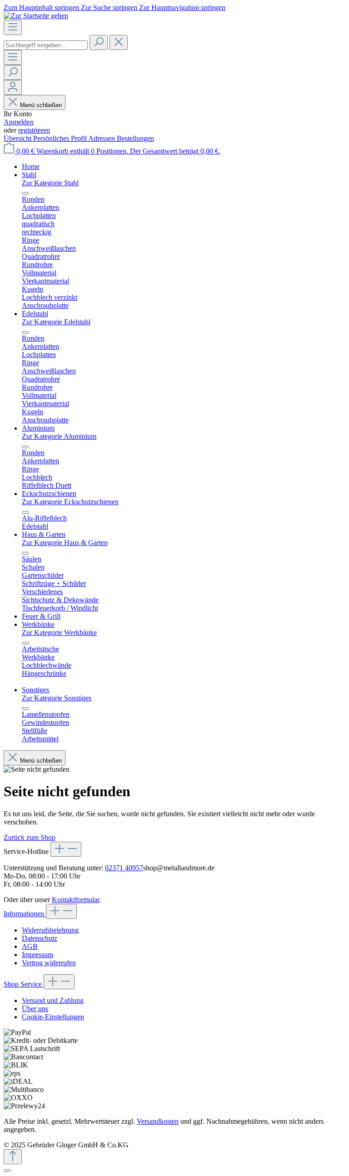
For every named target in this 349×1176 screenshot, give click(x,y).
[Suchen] (99, 42)
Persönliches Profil (60, 138)
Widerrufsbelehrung (50, 930)
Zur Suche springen (110, 7)
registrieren (34, 130)
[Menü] (13, 27)
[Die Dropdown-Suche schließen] (119, 42)
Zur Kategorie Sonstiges (56, 698)
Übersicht (18, 138)
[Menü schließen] (25, 193)
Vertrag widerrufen (49, 963)
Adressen (102, 138)
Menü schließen (41, 105)
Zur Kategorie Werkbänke (59, 632)
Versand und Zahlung (53, 1000)
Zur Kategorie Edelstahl (56, 322)
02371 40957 (124, 868)
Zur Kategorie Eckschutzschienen (70, 502)
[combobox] (46, 45)
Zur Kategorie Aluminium (59, 436)
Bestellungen (135, 138)
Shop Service (24, 984)
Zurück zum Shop (29, 837)
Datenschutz (39, 938)
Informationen (25, 914)
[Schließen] (7, 1170)
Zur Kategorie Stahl (50, 183)
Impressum (37, 954)
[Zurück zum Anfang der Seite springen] (13, 1156)
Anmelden (19, 122)
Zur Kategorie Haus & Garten (65, 542)
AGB (30, 946)
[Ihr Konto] (13, 87)
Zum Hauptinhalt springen (42, 7)
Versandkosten (158, 1121)
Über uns (35, 1008)
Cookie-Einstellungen (53, 1017)
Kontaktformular (75, 899)
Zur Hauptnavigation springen (182, 7)
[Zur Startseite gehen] (36, 16)
